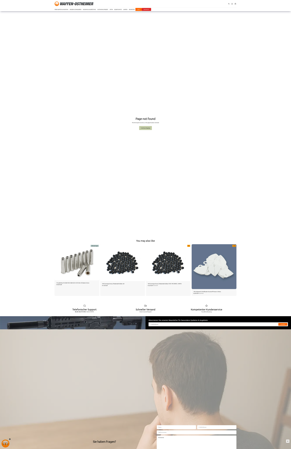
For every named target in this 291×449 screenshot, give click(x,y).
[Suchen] (229, 3)
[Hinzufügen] (142, 278)
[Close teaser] (10, 439)
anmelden (282, 324)
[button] (5, 443)
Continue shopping (145, 128)
